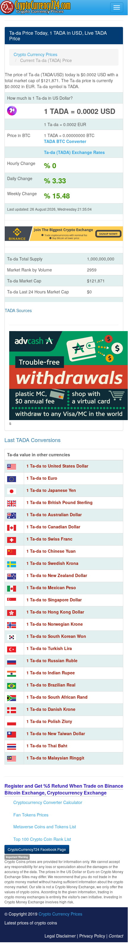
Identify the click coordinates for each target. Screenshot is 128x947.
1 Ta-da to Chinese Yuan (51, 551)
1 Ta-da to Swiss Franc (49, 539)
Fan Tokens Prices (30, 815)
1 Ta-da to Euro (41, 478)
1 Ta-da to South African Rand (57, 697)
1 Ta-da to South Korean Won (56, 636)
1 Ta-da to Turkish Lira (49, 648)
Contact (116, 936)
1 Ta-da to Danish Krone (50, 709)
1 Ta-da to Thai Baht (46, 746)
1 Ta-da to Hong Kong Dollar (55, 612)
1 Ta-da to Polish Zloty (49, 721)
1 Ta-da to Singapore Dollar (54, 600)
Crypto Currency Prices (60, 914)
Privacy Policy (92, 936)
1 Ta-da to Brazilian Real (50, 685)
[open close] (116, 7)
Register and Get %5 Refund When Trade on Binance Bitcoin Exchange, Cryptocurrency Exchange (63, 789)
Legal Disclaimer (60, 936)
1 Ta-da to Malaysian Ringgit (55, 758)
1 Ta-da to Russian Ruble (52, 660)
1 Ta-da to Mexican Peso (51, 587)
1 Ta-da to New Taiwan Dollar (55, 733)
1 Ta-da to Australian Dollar (54, 514)
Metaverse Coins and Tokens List (44, 827)
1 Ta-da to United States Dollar (57, 466)
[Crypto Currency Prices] (36, 7)
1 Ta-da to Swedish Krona (52, 563)
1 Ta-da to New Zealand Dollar (56, 575)
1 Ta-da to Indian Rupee (50, 673)
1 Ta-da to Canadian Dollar (53, 527)
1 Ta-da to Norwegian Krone (54, 624)
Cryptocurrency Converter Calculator (47, 802)
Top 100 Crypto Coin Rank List (42, 839)
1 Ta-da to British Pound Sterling (59, 502)
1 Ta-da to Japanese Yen (51, 490)
